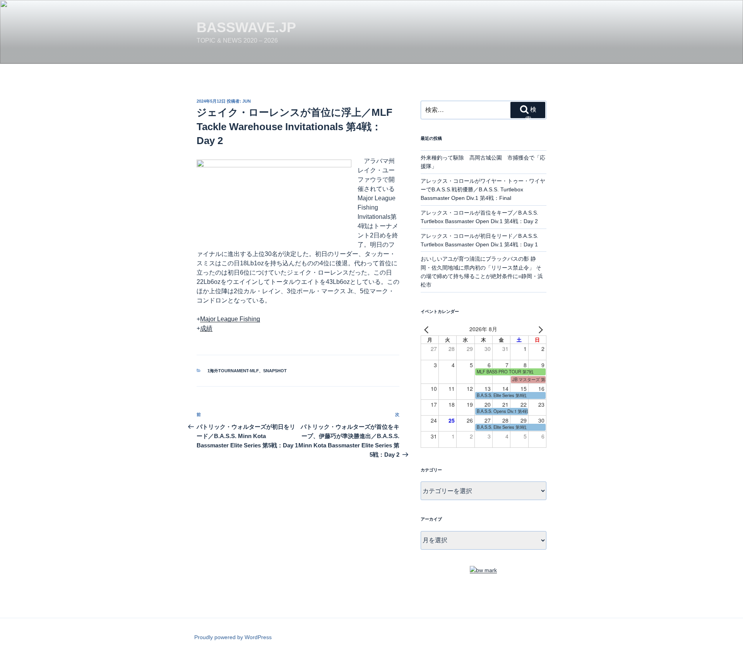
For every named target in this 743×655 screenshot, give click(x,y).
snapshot (275, 370)
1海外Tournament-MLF (233, 370)
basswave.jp (246, 27)
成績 (206, 328)
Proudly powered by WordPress (233, 637)
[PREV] (428, 329)
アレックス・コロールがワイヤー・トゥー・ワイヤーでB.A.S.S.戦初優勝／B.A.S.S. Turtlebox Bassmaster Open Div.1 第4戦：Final (483, 189)
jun (246, 101)
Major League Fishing (230, 319)
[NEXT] (539, 329)
